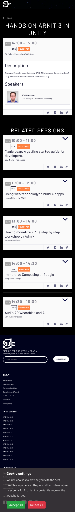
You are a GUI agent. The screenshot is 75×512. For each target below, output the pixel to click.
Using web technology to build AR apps (34, 194)
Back (9, 18)
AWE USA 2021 (8, 448)
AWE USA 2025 (8, 421)
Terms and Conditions (10, 388)
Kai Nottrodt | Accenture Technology (19, 54)
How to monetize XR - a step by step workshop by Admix (32, 234)
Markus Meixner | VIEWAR (15, 198)
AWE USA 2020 (8, 452)
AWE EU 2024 (7, 425)
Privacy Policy (7, 404)
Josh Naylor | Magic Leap (15, 160)
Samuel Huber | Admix (13, 240)
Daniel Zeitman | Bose (13, 317)
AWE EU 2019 (7, 456)
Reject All (36, 505)
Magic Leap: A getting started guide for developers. (35, 153)
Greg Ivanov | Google (13, 278)
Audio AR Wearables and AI (25, 313)
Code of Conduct (8, 384)
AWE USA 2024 (8, 429)
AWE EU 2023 (7, 432)
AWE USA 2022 (8, 444)
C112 (14, 49)
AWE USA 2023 (8, 436)
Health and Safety (9, 396)
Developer (23, 49)
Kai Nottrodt (28, 95)
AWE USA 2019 (8, 459)
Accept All (16, 505)
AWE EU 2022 (7, 440)
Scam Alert (6, 400)
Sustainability (7, 380)
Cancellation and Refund (11, 392)
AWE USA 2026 (8, 417)
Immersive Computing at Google (29, 275)
